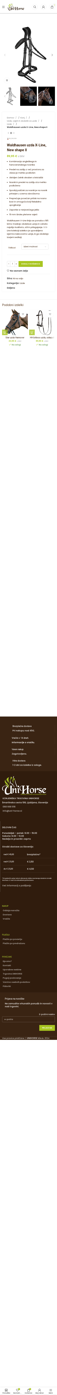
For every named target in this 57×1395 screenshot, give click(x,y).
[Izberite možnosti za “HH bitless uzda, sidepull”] (32, 332)
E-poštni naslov (47, 1014)
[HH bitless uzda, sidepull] (42, 322)
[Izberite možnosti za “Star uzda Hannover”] (5, 332)
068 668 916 (9, 806)
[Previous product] (8, 133)
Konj (22, 117)
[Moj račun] (43, 7)
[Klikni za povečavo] (7, 80)
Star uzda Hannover (15, 337)
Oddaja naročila (11, 910)
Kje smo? (7, 961)
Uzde (9, 124)
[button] (5, 55)
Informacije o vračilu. (23, 742)
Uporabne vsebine (12, 969)
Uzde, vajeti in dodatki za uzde (22, 121)
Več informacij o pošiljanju (16, 885)
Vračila (6, 918)
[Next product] (13, 133)
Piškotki (7, 986)
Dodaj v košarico (30, 264)
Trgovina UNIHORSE (12, 973)
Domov (11, 117)
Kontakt (7, 965)
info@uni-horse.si (12, 810)
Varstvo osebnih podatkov (16, 982)
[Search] (35, 7)
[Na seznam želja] (23, 314)
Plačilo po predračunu (14, 943)
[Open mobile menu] (3, 7)
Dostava (7, 914)
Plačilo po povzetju (12, 939)
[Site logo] (16, 6)
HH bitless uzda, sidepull (42, 337)
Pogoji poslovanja (12, 978)
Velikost (12, 247)
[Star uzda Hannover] (15, 322)
